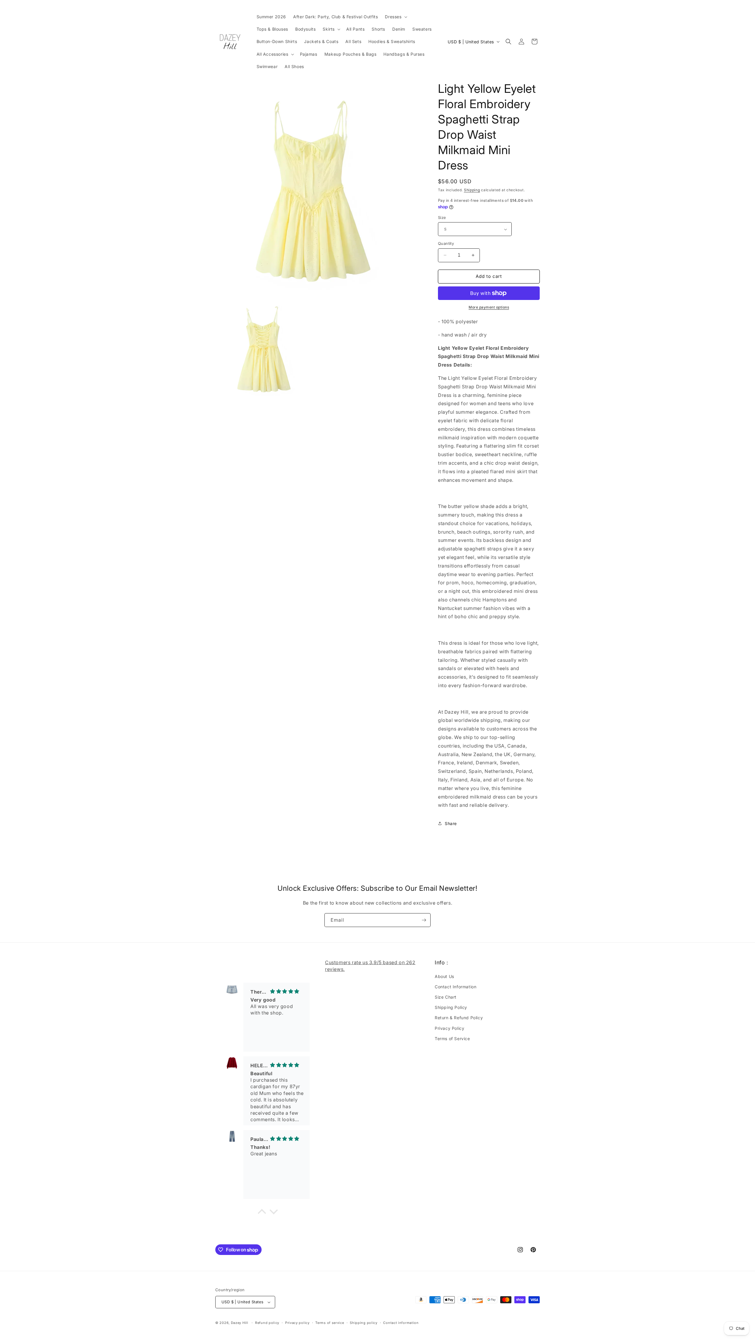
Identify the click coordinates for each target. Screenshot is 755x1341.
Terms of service (329, 1323)
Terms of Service (452, 1038)
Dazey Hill (239, 1323)
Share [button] (451, 823)
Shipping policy (364, 1323)
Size (442, 217)
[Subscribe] (423, 920)
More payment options (489, 307)
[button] (395, 17)
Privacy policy (297, 1323)
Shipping (472, 190)
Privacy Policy (449, 1028)
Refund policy (267, 1323)
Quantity (446, 243)
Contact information (400, 1323)
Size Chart (446, 996)
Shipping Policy (451, 1007)
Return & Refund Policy (459, 1017)
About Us (444, 976)
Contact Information (455, 986)
